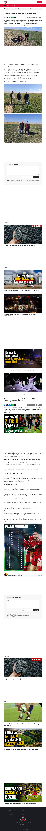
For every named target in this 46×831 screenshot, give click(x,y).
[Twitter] (7, 17)
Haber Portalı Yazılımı (24, 829)
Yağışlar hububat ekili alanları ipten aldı (23, 8)
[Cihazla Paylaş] (15, 17)
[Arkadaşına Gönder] (39, 17)
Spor (10, 811)
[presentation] (4, 5)
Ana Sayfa (7, 8)
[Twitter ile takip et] (39, 575)
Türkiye (10, 810)
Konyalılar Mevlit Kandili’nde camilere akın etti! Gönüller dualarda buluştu (19, 5)
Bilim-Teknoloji (10, 814)
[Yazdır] (41, 17)
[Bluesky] (9, 17)
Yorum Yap (31, 17)
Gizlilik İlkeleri (27, 822)
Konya (12, 8)
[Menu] (38, 2)
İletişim (23, 822)
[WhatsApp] (13, 17)
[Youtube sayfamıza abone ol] (23, 824)
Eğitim (36, 811)
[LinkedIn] (11, 17)
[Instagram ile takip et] (41, 575)
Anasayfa (13, 822)
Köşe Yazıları (23, 814)
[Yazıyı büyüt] (34, 17)
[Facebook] (4, 17)
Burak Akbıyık (11, 575)
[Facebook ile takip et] (38, 575)
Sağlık (23, 811)
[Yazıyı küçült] (36, 17)
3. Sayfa (23, 810)
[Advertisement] (23, 54)
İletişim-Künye (18, 822)
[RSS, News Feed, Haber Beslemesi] (28, 824)
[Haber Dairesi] (5, 2)
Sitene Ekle (32, 822)
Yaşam (36, 814)
